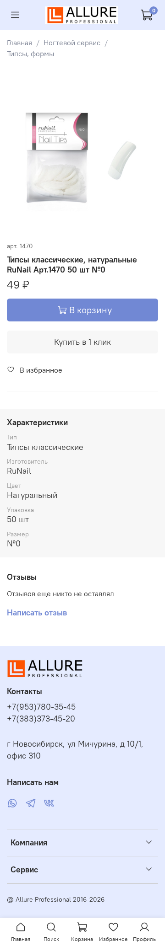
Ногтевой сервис (72, 42)
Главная (19, 42)
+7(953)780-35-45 (41, 707)
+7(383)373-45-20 (41, 719)
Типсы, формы (30, 53)
